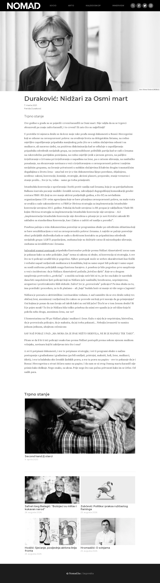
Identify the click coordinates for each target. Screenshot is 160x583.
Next (132, 431)
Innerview (118, 5)
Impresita (88, 573)
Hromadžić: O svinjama (95, 547)
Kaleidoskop (93, 5)
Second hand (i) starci (39, 456)
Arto (71, 5)
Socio (53, 5)
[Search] (132, 5)
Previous (28, 431)
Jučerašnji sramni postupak (39, 250)
